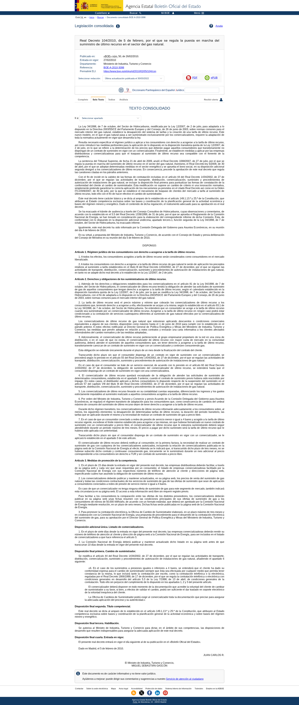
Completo (83, 99)
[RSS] (133, 695)
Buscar (100, 17)
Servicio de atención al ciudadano (185, 679)
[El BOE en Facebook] (149, 695)
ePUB (214, 77)
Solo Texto (98, 99)
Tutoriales (199, 689)
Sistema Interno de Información (178, 689)
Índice (112, 99)
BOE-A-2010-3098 (114, 67)
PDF (194, 77)
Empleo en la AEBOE (215, 689)
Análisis (123, 99)
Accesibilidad (136, 689)
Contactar (79, 689)
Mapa (113, 689)
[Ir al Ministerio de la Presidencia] (99, 5)
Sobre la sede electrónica (97, 689)
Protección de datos (153, 689)
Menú (197, 13)
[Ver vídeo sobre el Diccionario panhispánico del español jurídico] (121, 90)
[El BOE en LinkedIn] (157, 695)
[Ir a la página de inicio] (163, 6)
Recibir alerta (211, 99)
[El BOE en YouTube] (165, 695)
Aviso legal (123, 689)
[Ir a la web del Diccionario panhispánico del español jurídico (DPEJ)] (128, 90)
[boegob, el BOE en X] (141, 695)
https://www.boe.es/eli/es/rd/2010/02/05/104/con (130, 71)
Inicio (91, 17)
